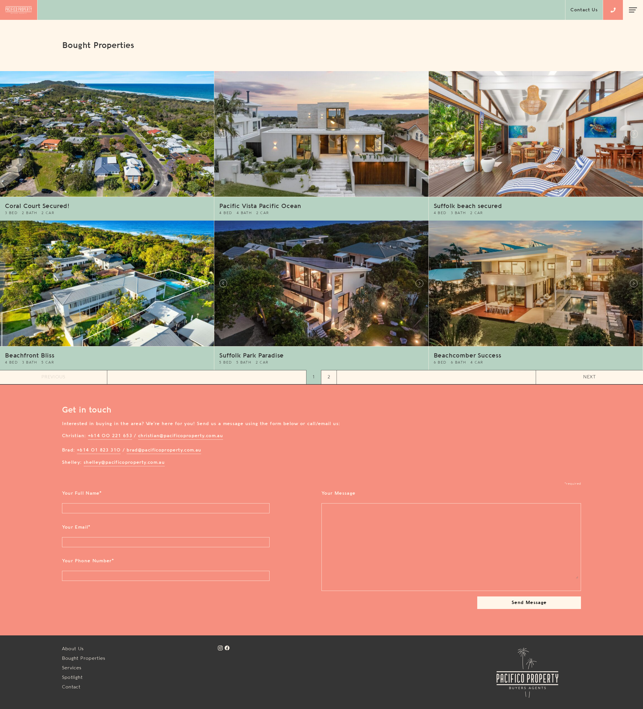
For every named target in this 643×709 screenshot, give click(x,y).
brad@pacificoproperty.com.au (164, 450)
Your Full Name (81, 493)
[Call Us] (613, 10)
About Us (73, 649)
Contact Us (584, 10)
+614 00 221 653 (110, 436)
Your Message (338, 493)
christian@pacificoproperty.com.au (180, 436)
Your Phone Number (88, 561)
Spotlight (72, 677)
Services (72, 668)
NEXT (589, 377)
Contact (71, 687)
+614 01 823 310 (99, 450)
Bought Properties (83, 658)
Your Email (76, 527)
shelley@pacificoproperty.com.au (124, 462)
